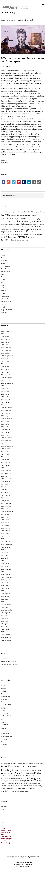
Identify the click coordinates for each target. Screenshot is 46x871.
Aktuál (3, 255)
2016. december (6, 634)
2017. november (6, 604)
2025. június (5, 361)
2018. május (5, 588)
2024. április (5, 397)
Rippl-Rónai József (13, 234)
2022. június (5, 454)
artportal (30, 212)
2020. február (5, 531)
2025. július (4, 358)
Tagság (4, 834)
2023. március (5, 429)
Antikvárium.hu (21, 212)
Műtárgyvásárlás (25, 229)
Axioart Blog (8, 12)
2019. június (4, 552)
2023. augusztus (6, 418)
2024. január (5, 405)
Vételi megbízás (6, 836)
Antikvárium (4, 260)
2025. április (5, 366)
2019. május (5, 555)
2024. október (5, 380)
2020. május (5, 522)
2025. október (5, 353)
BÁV (29, 215)
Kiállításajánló (29, 222)
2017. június (4, 618)
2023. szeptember (7, 416)
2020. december (6, 503)
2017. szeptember (6, 610)
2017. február (5, 629)
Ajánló (14, 212)
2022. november (6, 440)
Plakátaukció (36, 232)
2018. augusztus (6, 580)
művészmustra (6, 301)
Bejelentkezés (5, 659)
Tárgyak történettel (7, 310)
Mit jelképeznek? (5, 227)
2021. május (5, 490)
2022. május (5, 457)
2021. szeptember (6, 479)
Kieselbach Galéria (7, 222)
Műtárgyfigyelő (6, 839)
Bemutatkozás (5, 271)
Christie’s (35, 215)
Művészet (33, 229)
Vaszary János (33, 234)
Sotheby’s (23, 234)
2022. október (5, 443)
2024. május (5, 394)
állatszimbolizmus (22, 240)
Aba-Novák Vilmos (6, 212)
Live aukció (40, 224)
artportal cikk (39, 212)
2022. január (5, 468)
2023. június (5, 421)
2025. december (6, 347)
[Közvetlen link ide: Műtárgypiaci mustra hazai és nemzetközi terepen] (23, 54)
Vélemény (4, 312)
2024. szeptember (7, 383)
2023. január (5, 435)
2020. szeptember (7, 511)
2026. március (5, 339)
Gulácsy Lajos (37, 219)
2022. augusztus (6, 449)
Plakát (30, 232)
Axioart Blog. (28, 862)
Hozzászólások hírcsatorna (9, 664)
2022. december (6, 438)
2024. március (5, 399)
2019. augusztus (6, 547)
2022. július (4, 451)
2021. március (5, 495)
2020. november (6, 506)
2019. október (5, 541)
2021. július (4, 484)
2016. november (6, 637)
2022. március (5, 462)
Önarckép (13, 240)
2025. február (5, 369)
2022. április (5, 459)
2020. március (5, 528)
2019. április (4, 558)
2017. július (4, 615)
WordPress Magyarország (9, 667)
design (16, 219)
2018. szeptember (6, 577)
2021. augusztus (6, 481)
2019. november (6, 539)
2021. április (4, 492)
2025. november (6, 350)
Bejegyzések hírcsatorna (8, 661)
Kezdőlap (4, 806)
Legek (3, 293)
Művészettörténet (6, 299)
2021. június (4, 487)
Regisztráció (5, 832)
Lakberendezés (31, 224)
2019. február (5, 563)
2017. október (5, 607)
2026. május (5, 334)
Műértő (39, 229)
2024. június (5, 391)
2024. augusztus (6, 386)
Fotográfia (30, 219)
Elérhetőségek (6, 843)
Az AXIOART (4, 269)
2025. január (5, 372)
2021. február (5, 498)
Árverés (22, 236)
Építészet (4, 277)
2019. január (4, 566)
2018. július (4, 583)
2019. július (4, 550)
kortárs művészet (20, 224)
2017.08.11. (4, 160)
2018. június (4, 585)
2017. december (6, 602)
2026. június (5, 331)
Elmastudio (27, 866)
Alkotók (3, 258)
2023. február (5, 432)
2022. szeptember (7, 446)
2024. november (6, 377)
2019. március (5, 561)
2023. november (6, 410)
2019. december (6, 536)
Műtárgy (23, 227)
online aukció (20, 231)
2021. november (6, 473)
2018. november (6, 572)
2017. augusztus (6, 613)
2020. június (5, 520)
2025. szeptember (7, 356)
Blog (2, 809)
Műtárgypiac (4, 162)
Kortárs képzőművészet (7, 224)
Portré (3, 307)
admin (8, 66)
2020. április (5, 525)
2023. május (5, 424)
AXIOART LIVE (15, 215)
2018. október (5, 574)
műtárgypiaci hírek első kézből (10, 229)
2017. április (4, 624)
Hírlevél (3, 841)
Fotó (2, 282)
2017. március (5, 626)
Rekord (4, 234)
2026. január (5, 345)
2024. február (5, 402)
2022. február (5, 465)
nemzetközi (5, 304)
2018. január (5, 599)
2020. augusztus (6, 514)
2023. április (5, 427)
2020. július (4, 517)
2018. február (5, 596)
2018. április (4, 591)
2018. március (5, 593)
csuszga (7, 218)
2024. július (4, 388)
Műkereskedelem (16, 227)
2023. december (6, 408)
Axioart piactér (6, 830)
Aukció (5, 214)
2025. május (5, 364)
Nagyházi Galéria (7, 232)
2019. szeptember (6, 544)
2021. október (5, 476)
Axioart (3, 828)
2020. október (5, 509)
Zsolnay (14, 237)
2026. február (5, 342)
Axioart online (24, 215)
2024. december (6, 375)
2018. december (6, 569)
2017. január (4, 632)
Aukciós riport (5, 266)
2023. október (5, 413)
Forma (3, 279)
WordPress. (28, 864)
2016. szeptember (6, 640)
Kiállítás (18, 221)
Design (3, 274)
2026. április (5, 336)
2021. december (6, 470)
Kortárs (38, 221)
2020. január (5, 533)
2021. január (4, 501)
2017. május (5, 621)
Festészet (22, 219)
